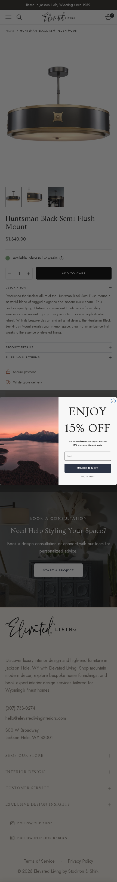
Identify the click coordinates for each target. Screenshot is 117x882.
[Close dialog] (113, 401)
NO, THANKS (88, 476)
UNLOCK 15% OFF (87, 468)
